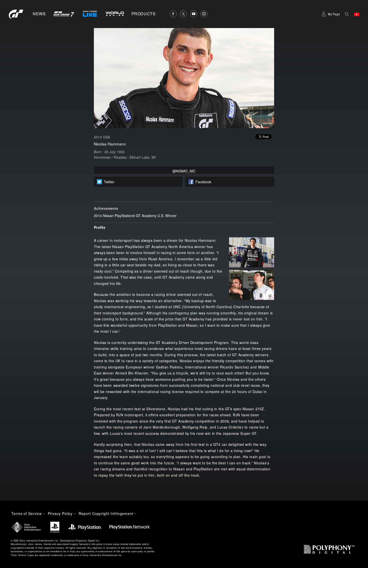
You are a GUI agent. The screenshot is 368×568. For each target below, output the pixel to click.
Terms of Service (26, 513)
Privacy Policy (60, 513)
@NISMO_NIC (184, 170)
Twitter (109, 181)
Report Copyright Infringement (106, 513)
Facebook (203, 181)
